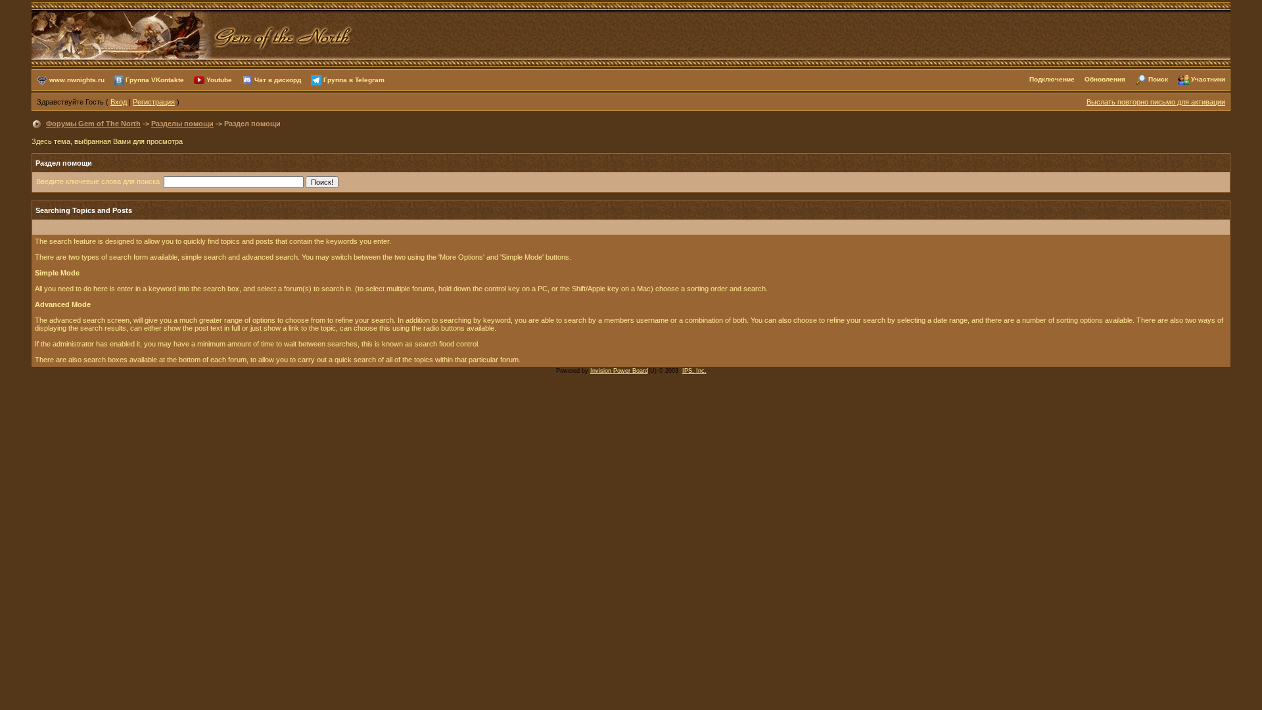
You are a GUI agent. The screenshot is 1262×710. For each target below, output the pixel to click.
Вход (118, 102)
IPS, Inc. (694, 370)
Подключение (1052, 79)
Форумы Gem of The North (93, 124)
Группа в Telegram (354, 79)
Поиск (1158, 79)
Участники (1208, 79)
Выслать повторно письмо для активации (1156, 102)
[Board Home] (193, 33)
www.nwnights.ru (77, 79)
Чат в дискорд (277, 79)
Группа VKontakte (155, 79)
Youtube (219, 79)
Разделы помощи (182, 124)
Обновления (1105, 79)
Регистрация (154, 102)
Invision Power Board (619, 370)
